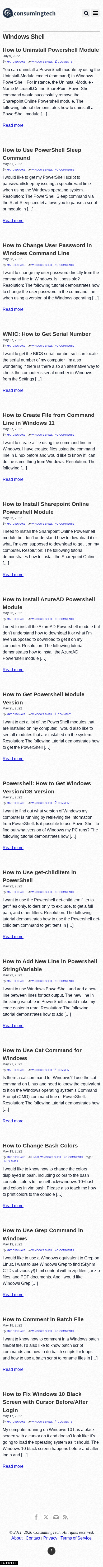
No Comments (64, 169)
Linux (35, 1157)
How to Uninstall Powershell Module (51, 50)
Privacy (50, 1538)
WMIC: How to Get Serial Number (47, 334)
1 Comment (63, 714)
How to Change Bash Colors (40, 1145)
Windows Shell (42, 61)
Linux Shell (10, 1161)
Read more (13, 125)
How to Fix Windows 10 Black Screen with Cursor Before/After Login (45, 1402)
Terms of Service (76, 1538)
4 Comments (63, 1070)
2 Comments (63, 61)
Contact (33, 1538)
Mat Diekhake (16, 61)
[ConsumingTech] (29, 13)
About (16, 1538)
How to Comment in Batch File (43, 1319)
